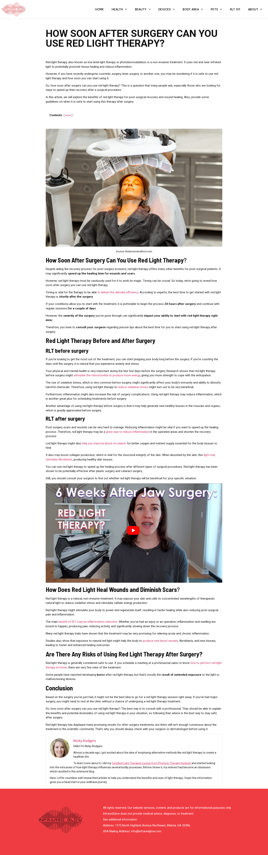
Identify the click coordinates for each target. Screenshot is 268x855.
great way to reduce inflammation (127, 432)
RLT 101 (235, 9)
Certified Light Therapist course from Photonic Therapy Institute (151, 763)
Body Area (191, 9)
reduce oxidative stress (133, 387)
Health (117, 9)
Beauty (141, 9)
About (253, 9)
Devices (164, 9)
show (68, 115)
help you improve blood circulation (104, 443)
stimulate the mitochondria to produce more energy (107, 375)
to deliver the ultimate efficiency (118, 292)
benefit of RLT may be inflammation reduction (87, 621)
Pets (214, 9)
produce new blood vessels (160, 641)
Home (99, 9)
